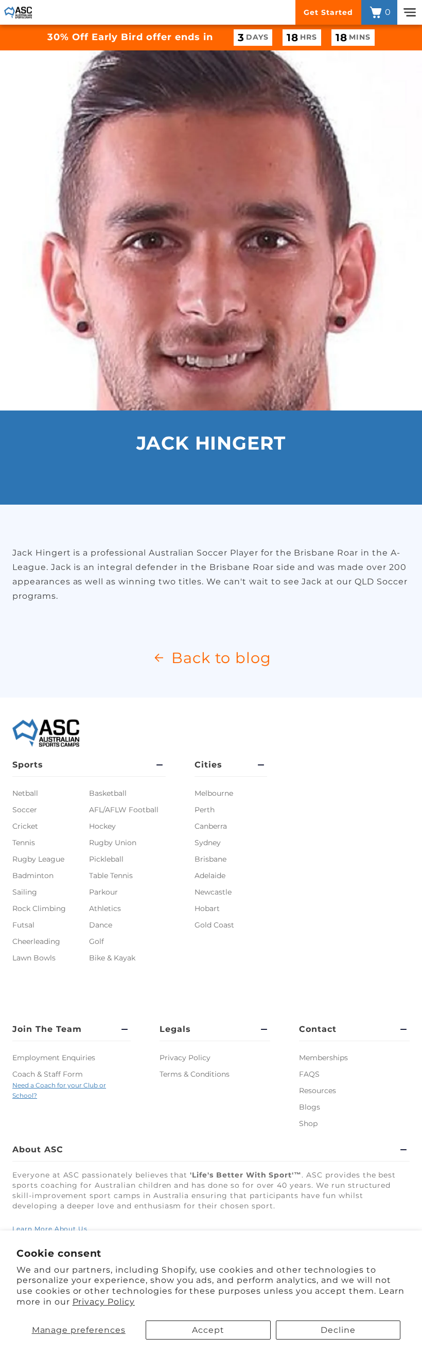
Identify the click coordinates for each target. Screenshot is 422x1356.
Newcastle (213, 892)
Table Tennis (111, 875)
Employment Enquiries (53, 1057)
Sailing (24, 892)
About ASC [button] (37, 1149)
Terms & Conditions (195, 1074)
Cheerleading (36, 941)
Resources (317, 1090)
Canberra (211, 826)
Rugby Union (112, 842)
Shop (308, 1123)
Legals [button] (175, 1029)
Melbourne (214, 793)
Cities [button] (208, 765)
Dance (100, 925)
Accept (208, 1330)
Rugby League (38, 859)
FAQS (309, 1074)
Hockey (102, 826)
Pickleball (106, 859)
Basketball (108, 793)
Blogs (309, 1107)
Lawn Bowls (34, 957)
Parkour (103, 892)
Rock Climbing (39, 908)
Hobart (207, 908)
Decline (338, 1330)
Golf (96, 941)
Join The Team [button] (46, 1029)
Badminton (33, 875)
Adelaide (210, 875)
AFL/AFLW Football (124, 809)
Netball (25, 793)
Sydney (208, 842)
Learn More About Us (49, 1229)
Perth (205, 809)
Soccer (24, 809)
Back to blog (221, 658)
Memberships (323, 1057)
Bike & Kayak (112, 957)
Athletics (105, 908)
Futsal (23, 925)
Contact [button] (318, 1029)
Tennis (23, 842)
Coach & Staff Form (47, 1074)
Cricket (25, 826)
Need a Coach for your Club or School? (59, 1090)
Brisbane (210, 859)
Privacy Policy (104, 1302)
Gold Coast (214, 925)
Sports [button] (27, 765)
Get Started (328, 12)
